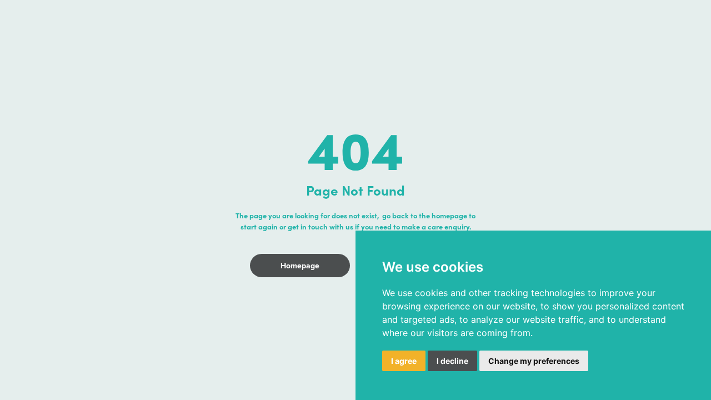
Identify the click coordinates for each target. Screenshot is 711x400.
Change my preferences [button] (533, 361)
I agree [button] (404, 361)
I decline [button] (452, 361)
